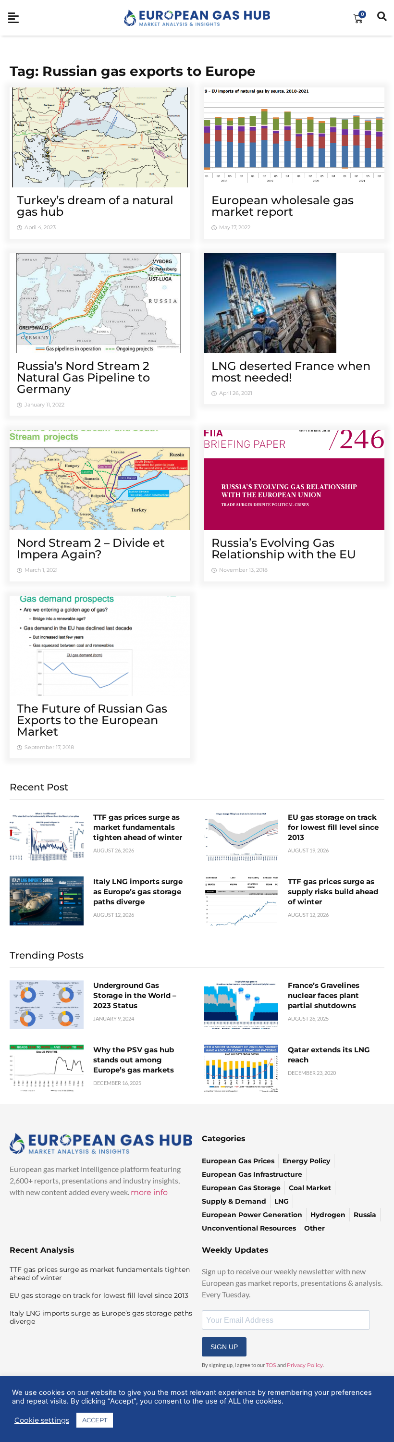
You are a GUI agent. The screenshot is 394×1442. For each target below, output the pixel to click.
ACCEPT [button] (94, 1420)
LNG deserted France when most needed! (290, 371)
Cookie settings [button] (41, 1420)
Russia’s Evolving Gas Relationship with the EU (283, 548)
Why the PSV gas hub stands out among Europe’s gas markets (133, 1059)
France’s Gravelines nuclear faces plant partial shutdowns (323, 995)
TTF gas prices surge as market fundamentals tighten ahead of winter (137, 827)
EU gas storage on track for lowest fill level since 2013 (333, 827)
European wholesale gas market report (282, 206)
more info (149, 1192)
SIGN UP (224, 1347)
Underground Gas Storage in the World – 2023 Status (134, 995)
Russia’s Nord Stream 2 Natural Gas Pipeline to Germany (83, 377)
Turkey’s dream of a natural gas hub (95, 206)
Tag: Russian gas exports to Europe (133, 71)
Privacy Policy (305, 1365)
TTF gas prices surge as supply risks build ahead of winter (333, 891)
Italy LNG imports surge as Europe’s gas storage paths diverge (138, 891)
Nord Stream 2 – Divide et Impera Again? (91, 548)
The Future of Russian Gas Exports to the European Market (92, 720)
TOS (271, 1365)
